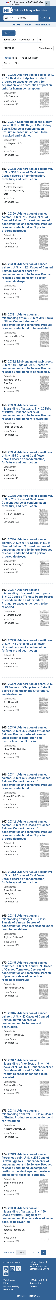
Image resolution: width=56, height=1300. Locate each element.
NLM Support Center (39, 1280)
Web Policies (9, 1280)
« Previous (7, 57)
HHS (29, 1296)
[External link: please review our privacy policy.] (5, 1268)
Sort (6, 63)
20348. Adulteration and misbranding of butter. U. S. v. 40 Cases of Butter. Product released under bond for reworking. (27, 1116)
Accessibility (35, 1283)
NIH (23, 1296)
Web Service (42, 24)
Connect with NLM (12, 1262)
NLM (18, 1296)
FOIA (5, 1283)
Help (28, 24)
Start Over (9, 33)
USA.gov (36, 1296)
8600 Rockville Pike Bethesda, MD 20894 (39, 1268)
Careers (33, 1286)
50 (18, 63)
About (16, 24)
